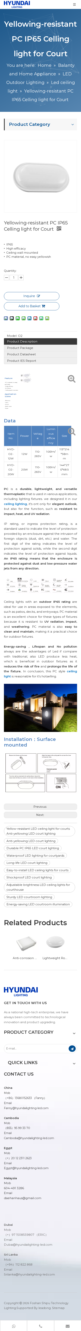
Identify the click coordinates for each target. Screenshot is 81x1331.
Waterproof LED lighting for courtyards (35, 855)
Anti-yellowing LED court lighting (30, 841)
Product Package (20, 348)
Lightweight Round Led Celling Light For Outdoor (55, 958)
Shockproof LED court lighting (29, 877)
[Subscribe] (72, 1048)
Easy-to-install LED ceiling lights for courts (37, 870)
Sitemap (58, 1308)
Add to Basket (29, 306)
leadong (44, 1308)
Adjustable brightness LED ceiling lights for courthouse (38, 887)
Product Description (22, 341)
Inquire (29, 296)
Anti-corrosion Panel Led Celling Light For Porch (26, 958)
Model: (12, 336)
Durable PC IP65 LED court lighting (32, 848)
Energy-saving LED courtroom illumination (38, 904)
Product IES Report (21, 361)
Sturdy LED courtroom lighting (29, 897)
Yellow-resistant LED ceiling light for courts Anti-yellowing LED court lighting (38, 831)
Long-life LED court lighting (26, 863)
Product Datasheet (21, 354)
